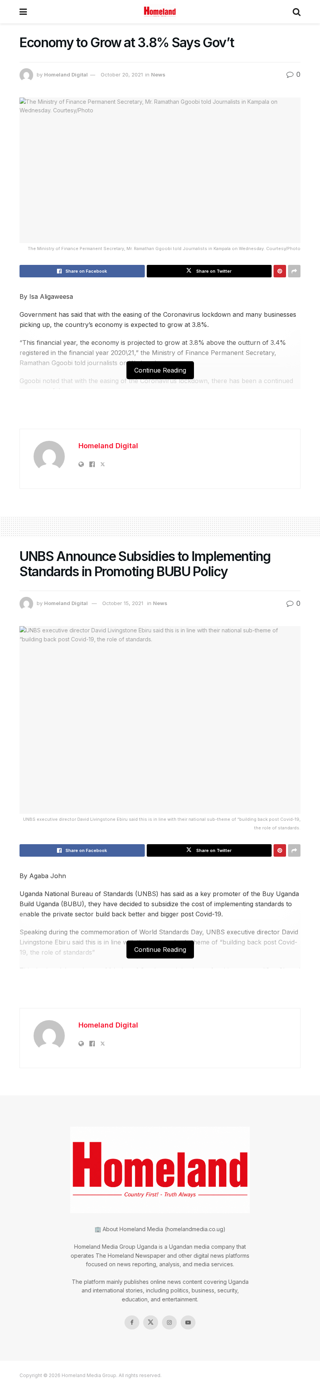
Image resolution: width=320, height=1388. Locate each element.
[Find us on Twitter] (150, 1322)
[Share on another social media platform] (294, 271)
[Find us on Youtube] (188, 1322)
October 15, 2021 (122, 603)
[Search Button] (296, 11)
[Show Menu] (23, 11)
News (158, 74)
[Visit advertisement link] (160, 412)
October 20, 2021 (122, 74)
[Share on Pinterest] (280, 271)
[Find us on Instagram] (169, 1322)
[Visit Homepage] (160, 12)
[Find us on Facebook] (131, 1322)
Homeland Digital (66, 74)
